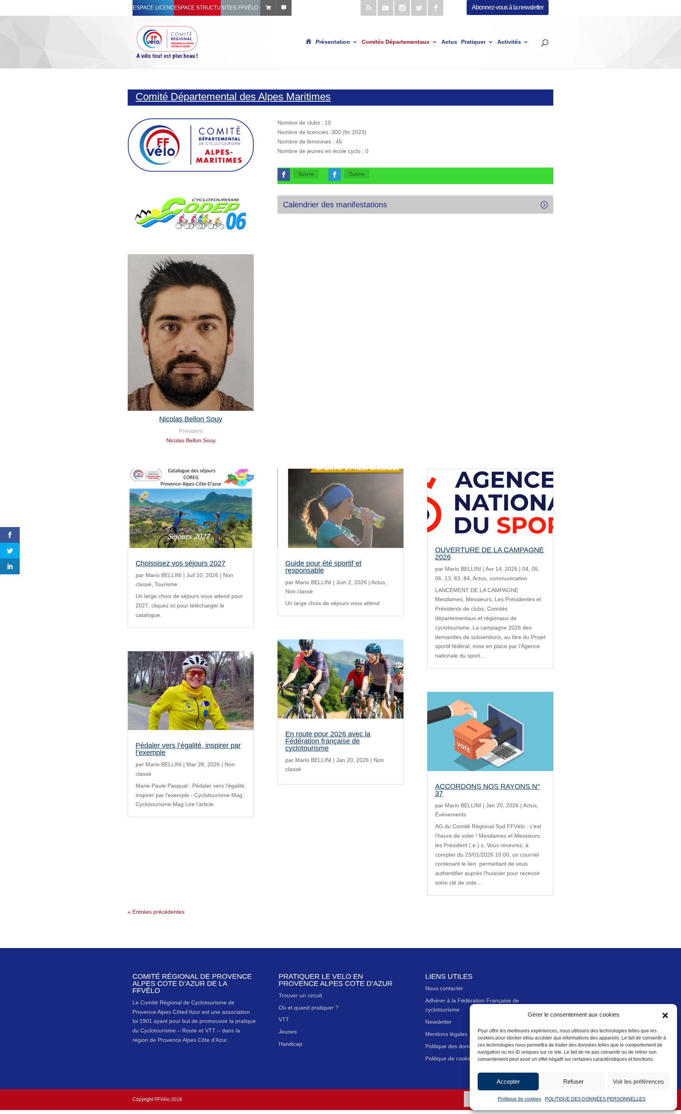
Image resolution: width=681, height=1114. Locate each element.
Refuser (573, 1081)
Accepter (508, 1081)
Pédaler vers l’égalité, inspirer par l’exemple (188, 748)
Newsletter (438, 1022)
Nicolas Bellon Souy (191, 440)
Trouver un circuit (300, 995)
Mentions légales (446, 1034)
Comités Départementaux (396, 42)
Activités (509, 42)
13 (448, 578)
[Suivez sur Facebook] (283, 174)
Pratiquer (473, 42)
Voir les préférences (638, 1081)
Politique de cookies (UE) (456, 1058)
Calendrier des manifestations (335, 204)
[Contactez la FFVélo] (284, 8)
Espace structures (197, 8)
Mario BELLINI (163, 575)
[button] (665, 1015)
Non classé (299, 591)
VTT (284, 1019)
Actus (449, 42)
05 (535, 569)
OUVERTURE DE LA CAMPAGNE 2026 (489, 553)
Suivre (306, 174)
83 (457, 578)
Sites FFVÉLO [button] (239, 8)
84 (466, 578)
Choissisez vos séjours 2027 (180, 563)
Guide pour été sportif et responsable (323, 566)
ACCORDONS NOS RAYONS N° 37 (487, 789)
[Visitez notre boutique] (268, 8)
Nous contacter (444, 988)
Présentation (333, 42)
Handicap (290, 1044)
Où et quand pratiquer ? (309, 1007)
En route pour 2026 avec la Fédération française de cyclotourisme (327, 741)
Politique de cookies (519, 1099)
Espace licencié (153, 8)
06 (438, 578)
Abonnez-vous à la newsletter (507, 7)
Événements (450, 814)
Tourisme (165, 584)
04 (525, 569)
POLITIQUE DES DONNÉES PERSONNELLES (595, 1099)
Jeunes (288, 1031)
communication (508, 578)
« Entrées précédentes (156, 912)
